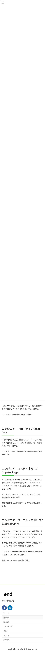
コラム (5, 631)
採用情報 (6, 640)
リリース (6, 635)
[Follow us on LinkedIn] (10, 607)
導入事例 (6, 622)
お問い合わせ (7, 626)
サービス (6, 613)
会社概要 (6, 618)
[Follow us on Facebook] (4, 607)
